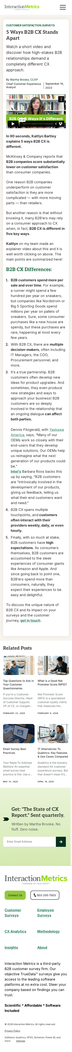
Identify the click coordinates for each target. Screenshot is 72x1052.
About (42, 947)
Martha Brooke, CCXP (24, 79)
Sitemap (20, 1040)
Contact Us (15, 895)
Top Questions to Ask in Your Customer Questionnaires (18, 684)
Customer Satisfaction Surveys (30, 25)
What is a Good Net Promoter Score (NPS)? (52, 682)
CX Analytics (15, 931)
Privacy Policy (12, 1030)
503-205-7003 (46, 895)
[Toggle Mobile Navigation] (62, 7)
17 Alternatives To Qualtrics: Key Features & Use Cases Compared (53, 752)
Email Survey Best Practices (14, 750)
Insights (11, 947)
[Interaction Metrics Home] (22, 7)
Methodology (48, 931)
